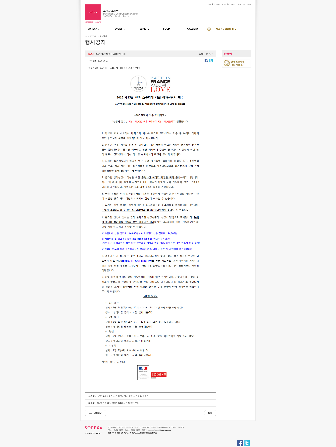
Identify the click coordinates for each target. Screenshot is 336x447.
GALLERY (192, 29)
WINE (143, 29)
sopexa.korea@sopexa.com (159, 430)
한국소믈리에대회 (225, 29)
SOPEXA (92, 29)
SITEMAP (247, 4)
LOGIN (217, 4)
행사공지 (227, 53)
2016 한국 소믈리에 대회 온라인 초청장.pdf (120, 68)
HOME (208, 4)
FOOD (166, 29)
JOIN (224, 4)
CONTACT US (234, 4)
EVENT (118, 29)
